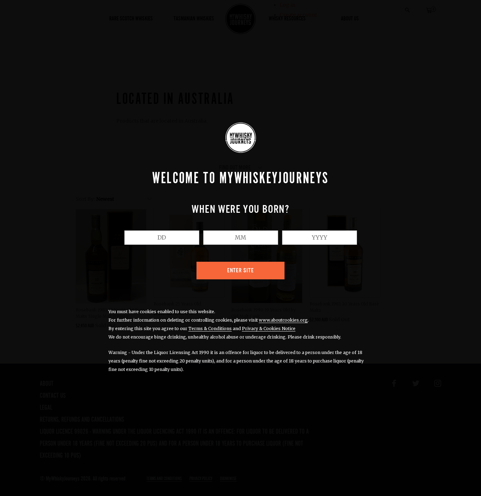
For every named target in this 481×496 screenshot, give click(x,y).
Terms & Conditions (210, 328)
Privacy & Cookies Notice (268, 328)
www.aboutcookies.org (283, 320)
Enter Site (240, 270)
